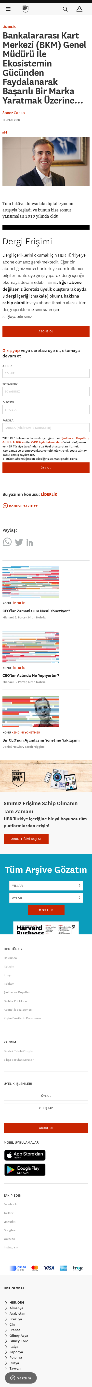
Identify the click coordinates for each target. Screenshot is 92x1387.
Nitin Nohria (37, 617)
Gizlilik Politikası (14, 442)
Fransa (14, 1330)
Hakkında (10, 958)
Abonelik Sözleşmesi (18, 1010)
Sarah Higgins (34, 747)
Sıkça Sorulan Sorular (19, 1060)
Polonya (15, 1357)
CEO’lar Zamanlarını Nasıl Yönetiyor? (36, 611)
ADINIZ (7, 366)
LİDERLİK (9, 27)
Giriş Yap (46, 1108)
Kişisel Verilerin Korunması (22, 1018)
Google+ (9, 1230)
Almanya (16, 1308)
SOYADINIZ (10, 384)
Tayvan (15, 1368)
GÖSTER (46, 910)
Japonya (16, 1352)
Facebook (10, 1204)
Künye (8, 975)
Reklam (9, 984)
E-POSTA (8, 402)
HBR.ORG (17, 1302)
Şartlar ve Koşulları (75, 438)
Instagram (11, 1247)
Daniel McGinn (12, 747)
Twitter (8, 1213)
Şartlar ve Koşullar (17, 992)
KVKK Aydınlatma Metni (46, 442)
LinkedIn (9, 1222)
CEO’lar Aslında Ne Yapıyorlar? (30, 675)
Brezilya (15, 1319)
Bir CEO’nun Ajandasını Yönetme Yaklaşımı (41, 740)
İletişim (9, 966)
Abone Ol (46, 331)
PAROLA (7, 420)
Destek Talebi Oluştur (19, 1051)
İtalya (13, 1346)
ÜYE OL (46, 468)
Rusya (14, 1363)
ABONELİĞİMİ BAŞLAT (26, 839)
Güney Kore (18, 1341)
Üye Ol (46, 1096)
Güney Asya (18, 1335)
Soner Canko (13, 112)
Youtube (9, 1239)
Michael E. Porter (14, 617)
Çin (12, 1324)
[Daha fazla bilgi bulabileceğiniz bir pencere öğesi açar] (21, 1378)
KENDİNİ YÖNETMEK (26, 732)
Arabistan (17, 1313)
